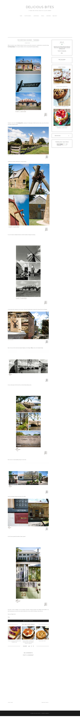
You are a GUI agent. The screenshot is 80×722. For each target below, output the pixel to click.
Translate (65, 145)
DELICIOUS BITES (40, 7)
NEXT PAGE (10, 702)
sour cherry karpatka (62, 86)
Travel (42, 15)
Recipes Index (28, 15)
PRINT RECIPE (28, 620)
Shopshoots (36, 15)
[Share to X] (29, 646)
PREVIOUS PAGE (45, 702)
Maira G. (47, 713)
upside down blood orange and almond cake (14, 641)
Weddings (49, 15)
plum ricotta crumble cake (62, 106)
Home (21, 15)
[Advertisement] (40, 26)
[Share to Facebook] (31, 646)
